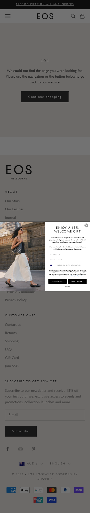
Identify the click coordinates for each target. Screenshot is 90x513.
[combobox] (52, 265)
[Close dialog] (86, 225)
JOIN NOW (57, 281)
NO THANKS (77, 281)
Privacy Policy (75, 276)
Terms (82, 276)
